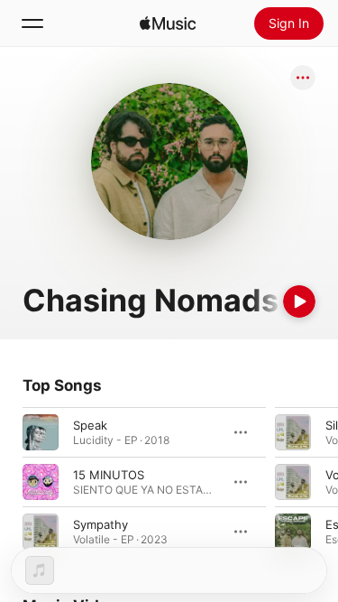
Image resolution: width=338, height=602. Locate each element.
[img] (168, 23)
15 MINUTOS (108, 475)
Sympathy (100, 524)
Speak (90, 425)
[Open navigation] (32, 23)
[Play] (299, 301)
